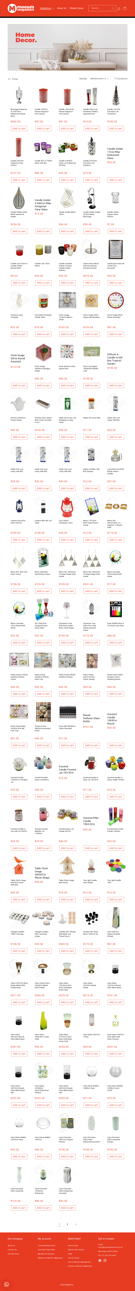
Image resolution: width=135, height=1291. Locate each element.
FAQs (70, 1254)
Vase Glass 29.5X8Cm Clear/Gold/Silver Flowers (42, 1089)
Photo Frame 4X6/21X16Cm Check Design (89, 677)
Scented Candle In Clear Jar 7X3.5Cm (90, 779)
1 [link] (59, 1224)
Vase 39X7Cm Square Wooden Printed (113, 934)
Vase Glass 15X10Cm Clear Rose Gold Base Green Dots (65, 986)
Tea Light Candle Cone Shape (90, 881)
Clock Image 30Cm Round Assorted (115, 316)
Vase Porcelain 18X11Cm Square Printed (66, 1139)
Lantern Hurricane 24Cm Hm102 (18, 521)
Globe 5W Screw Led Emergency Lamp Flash (67, 420)
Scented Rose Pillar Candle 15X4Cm (115, 830)
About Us (11, 1246)
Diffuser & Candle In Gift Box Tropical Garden (114, 359)
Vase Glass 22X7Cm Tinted (91, 1036)
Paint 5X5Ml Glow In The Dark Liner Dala (115, 624)
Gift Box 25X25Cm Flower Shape (18, 419)
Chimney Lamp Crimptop (17, 316)
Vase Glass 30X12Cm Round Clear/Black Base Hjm (66, 1089)
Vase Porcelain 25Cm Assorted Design (113, 1139)
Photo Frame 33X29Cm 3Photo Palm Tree (42, 677)
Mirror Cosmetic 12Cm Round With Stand (18, 625)
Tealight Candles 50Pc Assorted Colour (42, 934)
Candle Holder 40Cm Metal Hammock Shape (19, 214)
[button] (46, 8)
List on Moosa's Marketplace (79, 1262)
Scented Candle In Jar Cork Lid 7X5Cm (19, 830)
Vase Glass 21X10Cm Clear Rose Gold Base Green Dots (65, 1038)
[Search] (113, 8)
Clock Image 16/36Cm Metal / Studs (66, 317)
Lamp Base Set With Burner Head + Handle (115, 471)
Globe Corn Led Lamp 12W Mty (113, 419)
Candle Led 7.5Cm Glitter (42, 265)
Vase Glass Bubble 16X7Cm (42, 1138)
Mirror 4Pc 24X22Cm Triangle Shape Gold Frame (67, 574)
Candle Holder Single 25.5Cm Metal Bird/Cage (91, 214)
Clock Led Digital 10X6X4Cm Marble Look (90, 368)
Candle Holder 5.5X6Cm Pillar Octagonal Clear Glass (43, 205)
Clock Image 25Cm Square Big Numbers (91, 316)
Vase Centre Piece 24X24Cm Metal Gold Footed (42, 985)
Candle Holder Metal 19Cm (67, 213)
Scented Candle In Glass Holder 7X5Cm (115, 779)
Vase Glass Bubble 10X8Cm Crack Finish (115, 1088)
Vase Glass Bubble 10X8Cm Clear (91, 1087)
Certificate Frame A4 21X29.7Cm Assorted (115, 266)
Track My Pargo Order (46, 1250)
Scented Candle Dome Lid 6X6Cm (42, 779)
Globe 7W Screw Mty (91, 418)
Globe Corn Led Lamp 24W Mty (65, 470)
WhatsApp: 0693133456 (108, 1251)
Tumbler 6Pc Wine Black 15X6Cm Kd (90, 933)
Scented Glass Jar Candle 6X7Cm (66, 830)
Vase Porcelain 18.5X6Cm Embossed (41, 1191)
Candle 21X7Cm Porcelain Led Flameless (113, 111)
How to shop (73, 1246)
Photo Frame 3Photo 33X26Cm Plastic (67, 676)
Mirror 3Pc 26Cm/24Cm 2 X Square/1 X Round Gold (114, 523)
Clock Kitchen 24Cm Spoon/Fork (67, 367)
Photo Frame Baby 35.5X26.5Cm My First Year (18, 728)
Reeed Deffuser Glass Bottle (91, 718)
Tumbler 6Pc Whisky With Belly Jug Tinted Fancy (67, 934)
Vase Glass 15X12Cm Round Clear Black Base (114, 985)
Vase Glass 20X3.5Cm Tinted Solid (42, 1037)
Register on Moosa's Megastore (50, 1258)
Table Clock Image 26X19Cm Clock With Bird (18, 882)
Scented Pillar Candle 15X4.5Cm (91, 821)
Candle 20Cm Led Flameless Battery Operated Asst (90, 111)
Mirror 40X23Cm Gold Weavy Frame (42, 573)
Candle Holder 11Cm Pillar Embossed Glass (115, 153)
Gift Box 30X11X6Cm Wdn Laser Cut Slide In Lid (43, 420)
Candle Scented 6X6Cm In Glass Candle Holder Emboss (65, 267)
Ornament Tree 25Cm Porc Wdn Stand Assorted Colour (89, 626)
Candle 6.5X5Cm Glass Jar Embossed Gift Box (67, 163)
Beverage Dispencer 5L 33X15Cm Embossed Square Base (19, 112)
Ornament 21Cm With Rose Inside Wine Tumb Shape (66, 625)
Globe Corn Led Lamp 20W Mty (41, 470)
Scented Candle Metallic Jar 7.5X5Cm (41, 831)
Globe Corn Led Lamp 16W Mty (17, 470)
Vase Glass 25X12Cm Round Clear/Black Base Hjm (18, 1089)
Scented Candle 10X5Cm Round (112, 719)
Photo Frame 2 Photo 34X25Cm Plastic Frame (19, 677)
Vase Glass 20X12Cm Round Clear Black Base (18, 1037)
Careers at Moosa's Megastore (80, 1266)
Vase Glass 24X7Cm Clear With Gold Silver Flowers (115, 1037)
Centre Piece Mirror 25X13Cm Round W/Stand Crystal (91, 266)
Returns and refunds (76, 1250)
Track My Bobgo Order (46, 1246)
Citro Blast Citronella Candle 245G (43, 316)
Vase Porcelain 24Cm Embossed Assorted (66, 1191)
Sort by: (83, 78)
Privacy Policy (73, 1258)
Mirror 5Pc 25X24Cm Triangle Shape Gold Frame (91, 574)
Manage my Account (46, 1254)
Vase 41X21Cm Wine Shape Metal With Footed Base (19, 985)
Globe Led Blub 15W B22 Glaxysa (91, 470)
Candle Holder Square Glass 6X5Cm (113, 214)
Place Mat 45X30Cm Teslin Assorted (67, 727)
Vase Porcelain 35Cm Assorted (17, 1190)
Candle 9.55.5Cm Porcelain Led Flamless (90, 163)
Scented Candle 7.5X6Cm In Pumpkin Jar (19, 780)
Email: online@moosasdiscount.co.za (110, 1246)
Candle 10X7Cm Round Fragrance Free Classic (42, 111)
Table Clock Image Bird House (66, 881)
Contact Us (12, 1250)
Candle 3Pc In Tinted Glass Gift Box (43, 162)
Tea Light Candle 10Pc (114, 881)
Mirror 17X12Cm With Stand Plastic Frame (90, 522)
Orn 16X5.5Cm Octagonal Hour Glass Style (41, 625)
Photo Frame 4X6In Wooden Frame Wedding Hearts (115, 677)
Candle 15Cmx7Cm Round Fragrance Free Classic (66, 111)
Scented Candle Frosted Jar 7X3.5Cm (67, 769)
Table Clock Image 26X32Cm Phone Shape (42, 873)
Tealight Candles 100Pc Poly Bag (17, 933)
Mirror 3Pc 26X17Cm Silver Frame (19, 573)
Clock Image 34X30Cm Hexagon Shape (42, 368)
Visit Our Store (13, 1254)
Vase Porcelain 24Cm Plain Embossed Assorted (91, 1139)
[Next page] (75, 1224)
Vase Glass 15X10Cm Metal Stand (89, 985)
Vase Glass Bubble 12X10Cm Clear (18, 1138)
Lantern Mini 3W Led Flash (43, 521)
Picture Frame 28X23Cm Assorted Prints (42, 728)
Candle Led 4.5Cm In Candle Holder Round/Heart (19, 266)
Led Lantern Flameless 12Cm (66, 521)
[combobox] (102, 8)
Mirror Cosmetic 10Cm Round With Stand (114, 574)
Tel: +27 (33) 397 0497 (107, 1255)
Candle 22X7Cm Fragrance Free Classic (17, 163)
